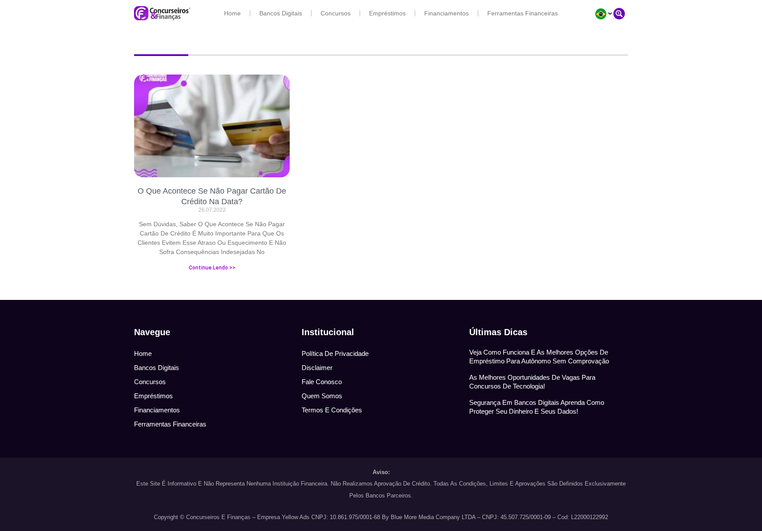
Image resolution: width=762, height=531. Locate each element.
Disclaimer (317, 367)
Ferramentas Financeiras (522, 13)
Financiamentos (446, 13)
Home (232, 13)
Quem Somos (322, 396)
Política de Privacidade (335, 353)
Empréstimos (387, 13)
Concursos (336, 13)
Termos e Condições (332, 410)
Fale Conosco (322, 381)
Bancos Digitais (280, 13)
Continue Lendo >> (212, 268)
